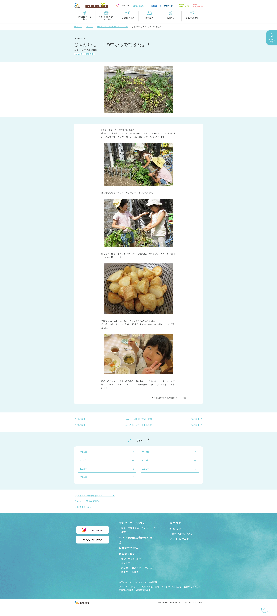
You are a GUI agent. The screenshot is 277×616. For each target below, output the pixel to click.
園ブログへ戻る (84, 507)
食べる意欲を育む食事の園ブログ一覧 (112, 27)
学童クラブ (168, 6)
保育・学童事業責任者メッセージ (138, 528)
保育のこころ (128, 532)
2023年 (145, 460)
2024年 (83, 460)
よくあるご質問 (179, 539)
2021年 (145, 469)
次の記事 (195, 419)
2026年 (83, 452)
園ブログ (89, 27)
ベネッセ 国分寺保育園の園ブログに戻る (96, 496)
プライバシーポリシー (129, 587)
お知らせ (175, 528)
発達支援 (154, 6)
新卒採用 (182, 5)
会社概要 (153, 582)
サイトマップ (140, 582)
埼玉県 (124, 572)
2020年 (83, 477)
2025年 (145, 452)
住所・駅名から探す (131, 559)
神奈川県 (136, 567)
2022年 (83, 469)
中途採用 (196, 5)
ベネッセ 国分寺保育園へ (89, 501)
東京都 (124, 567)
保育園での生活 (128, 548)
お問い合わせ (138, 6)
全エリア (125, 563)
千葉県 (148, 567)
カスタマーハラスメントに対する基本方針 (181, 587)
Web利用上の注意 (150, 587)
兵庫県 (135, 572)
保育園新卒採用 (143, 590)
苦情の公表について (182, 533)
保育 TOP (78, 27)
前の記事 (81, 419)
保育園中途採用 (126, 590)
